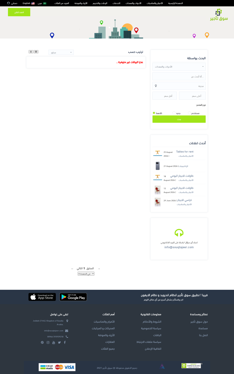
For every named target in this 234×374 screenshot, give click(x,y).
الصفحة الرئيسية (175, 3)
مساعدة (203, 328)
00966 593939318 (55, 336)
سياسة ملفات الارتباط (149, 341)
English (26, 3)
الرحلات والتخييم (100, 3)
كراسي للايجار (184, 199)
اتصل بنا (203, 335)
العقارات (110, 341)
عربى (40, 3)
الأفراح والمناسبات (155, 3)
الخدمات (116, 3)
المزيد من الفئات (62, 3)
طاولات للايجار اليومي (181, 175)
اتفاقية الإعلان (153, 348)
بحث (179, 119)
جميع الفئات (108, 348)
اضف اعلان (19, 12)
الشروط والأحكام (152, 321)
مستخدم (195, 113)
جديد (178, 113)
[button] (179, 66)
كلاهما (159, 113)
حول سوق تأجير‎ (199, 321)
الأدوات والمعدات (133, 3)
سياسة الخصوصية (151, 328)
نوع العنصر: (201, 104)
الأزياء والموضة (80, 3)
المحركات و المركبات (103, 328)
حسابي (14, 3)
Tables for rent (184, 151)
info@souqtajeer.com (179, 246)
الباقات (157, 335)
